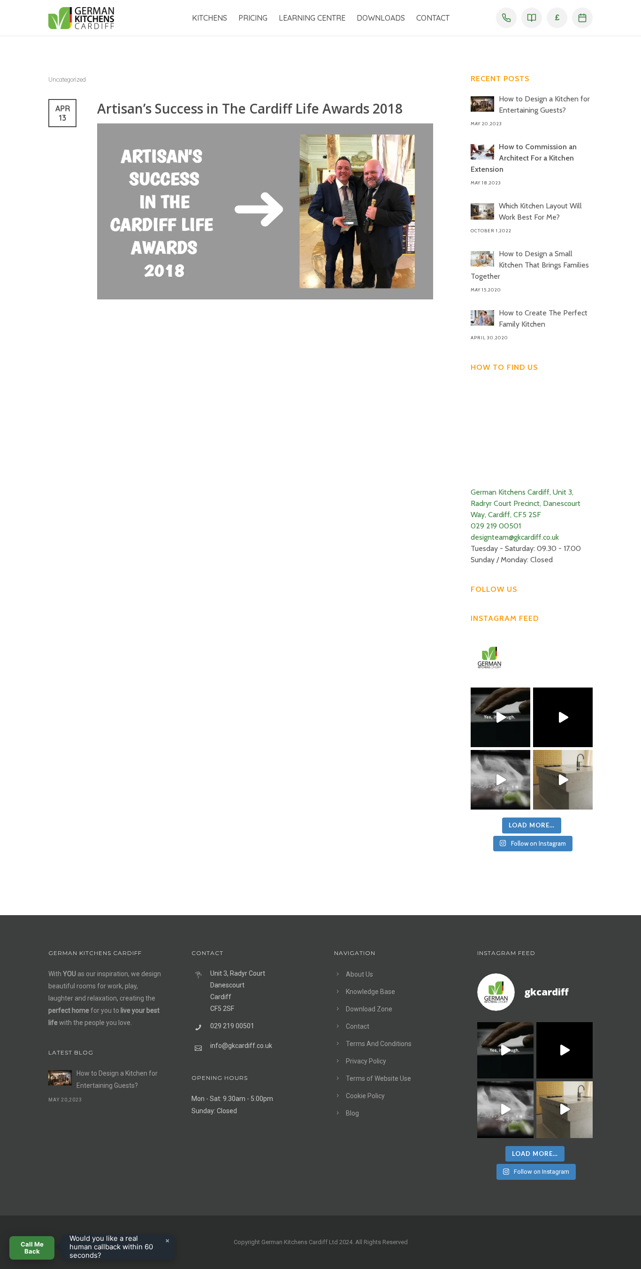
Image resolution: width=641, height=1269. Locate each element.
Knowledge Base (370, 991)
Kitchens (209, 18)
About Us (359, 974)
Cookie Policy (365, 1096)
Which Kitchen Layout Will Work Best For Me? (540, 211)
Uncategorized (67, 79)
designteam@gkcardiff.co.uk (515, 537)
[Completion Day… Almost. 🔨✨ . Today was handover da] (563, 717)
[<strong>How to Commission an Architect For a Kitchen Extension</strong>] (482, 152)
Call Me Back (32, 1247)
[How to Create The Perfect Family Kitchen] (482, 318)
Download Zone (369, 1009)
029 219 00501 (496, 525)
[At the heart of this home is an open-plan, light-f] (563, 780)
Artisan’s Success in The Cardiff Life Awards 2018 (250, 108)
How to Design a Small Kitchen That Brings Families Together (530, 265)
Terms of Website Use (378, 1078)
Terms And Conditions (379, 1043)
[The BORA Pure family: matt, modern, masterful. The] (500, 717)
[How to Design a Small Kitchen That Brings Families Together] (482, 259)
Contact (433, 18)
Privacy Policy (366, 1061)
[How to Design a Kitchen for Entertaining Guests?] (482, 104)
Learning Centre (312, 18)
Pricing (252, 18)
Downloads (381, 18)
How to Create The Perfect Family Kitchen (543, 318)
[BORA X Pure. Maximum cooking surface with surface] (500, 780)
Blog (352, 1113)
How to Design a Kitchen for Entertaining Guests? (544, 104)
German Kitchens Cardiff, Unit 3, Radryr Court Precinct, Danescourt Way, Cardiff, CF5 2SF (525, 503)
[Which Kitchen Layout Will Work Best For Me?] (482, 211)
